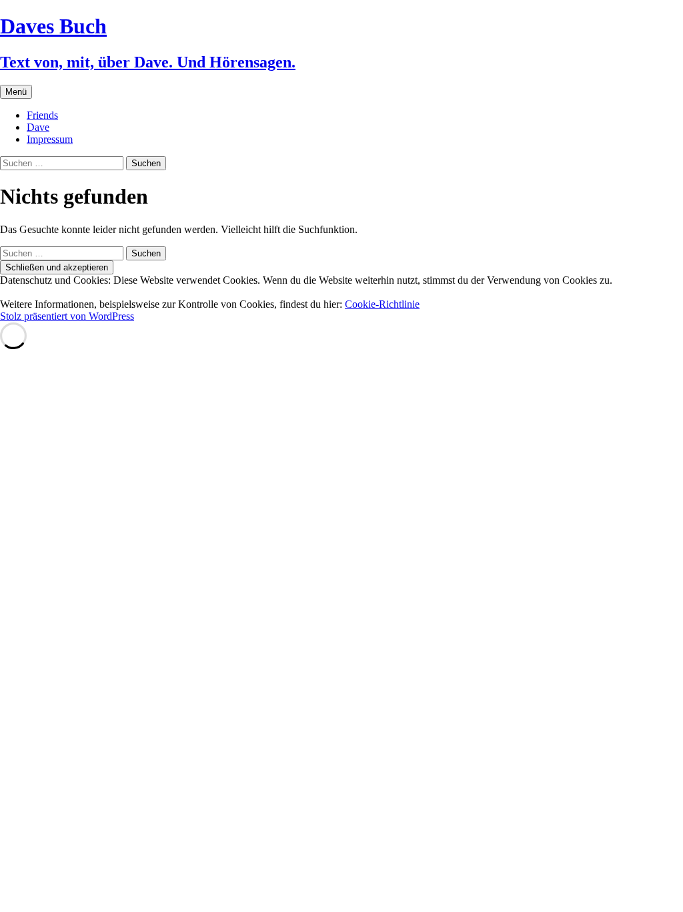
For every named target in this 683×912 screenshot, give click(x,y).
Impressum (50, 139)
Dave (38, 127)
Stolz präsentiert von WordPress (67, 316)
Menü (16, 92)
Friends (42, 115)
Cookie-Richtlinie (382, 304)
